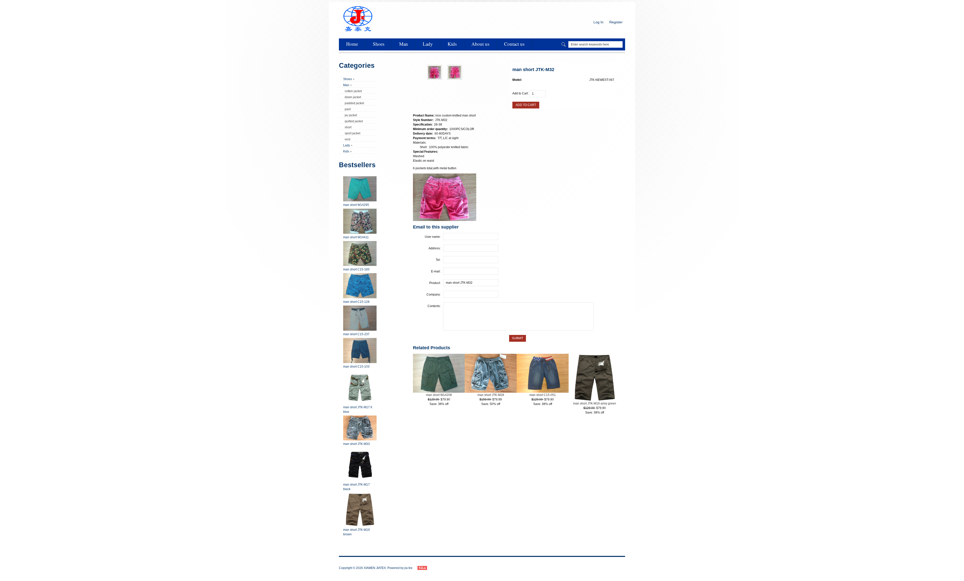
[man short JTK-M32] (435, 78)
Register (616, 22)
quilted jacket (353, 121)
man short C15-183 (356, 269)
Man (403, 44)
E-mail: (436, 271)
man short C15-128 (356, 302)
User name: (433, 237)
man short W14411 (356, 237)
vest (346, 139)
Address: (435, 248)
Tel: (438, 260)
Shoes (378, 44)
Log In (598, 22)
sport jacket (351, 133)
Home (352, 44)
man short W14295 (356, 205)
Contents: (434, 306)
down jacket (352, 97)
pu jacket (350, 115)
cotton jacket (352, 91)
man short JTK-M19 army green (594, 403)
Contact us (514, 44)
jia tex (408, 568)
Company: (434, 294)
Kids (452, 44)
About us (480, 44)
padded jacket (353, 103)
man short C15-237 (356, 334)
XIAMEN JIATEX (375, 568)
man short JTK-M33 (356, 444)
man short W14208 (439, 395)
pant (347, 109)
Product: (435, 283)
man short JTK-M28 (490, 395)
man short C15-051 (542, 395)
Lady (428, 44)
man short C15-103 (356, 366)
